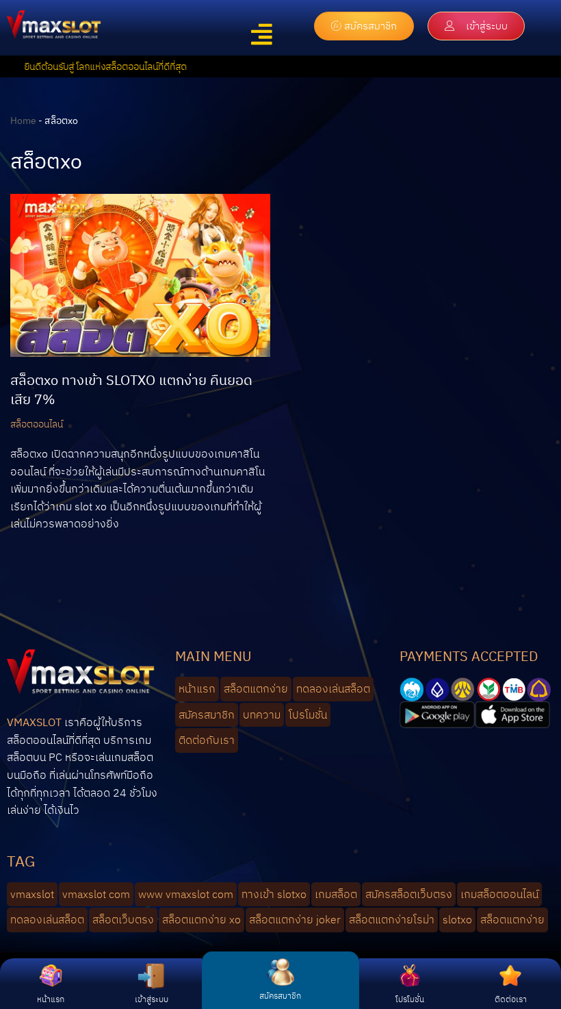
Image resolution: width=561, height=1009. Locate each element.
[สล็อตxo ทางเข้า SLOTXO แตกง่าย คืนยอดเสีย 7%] (140, 275)
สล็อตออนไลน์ (36, 423)
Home (23, 120)
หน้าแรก (50, 999)
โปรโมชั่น (409, 999)
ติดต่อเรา (511, 999)
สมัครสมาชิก (280, 996)
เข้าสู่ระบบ (151, 999)
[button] (262, 34)
